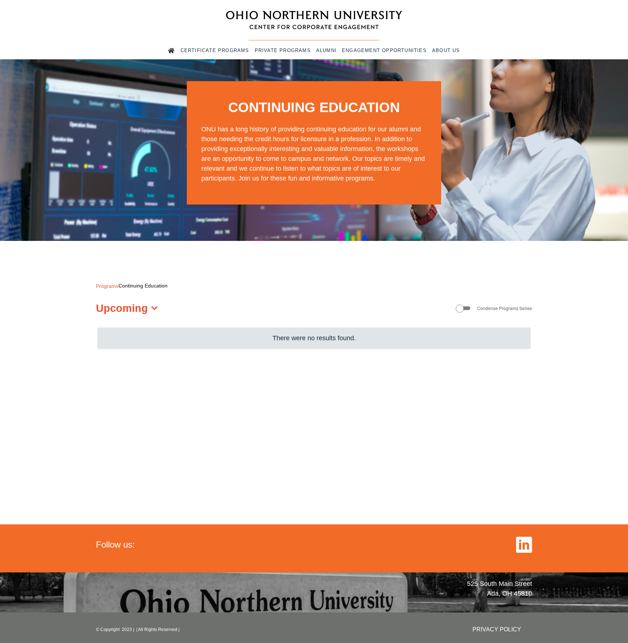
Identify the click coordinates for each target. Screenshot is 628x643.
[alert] (314, 338)
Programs (107, 286)
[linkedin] (524, 545)
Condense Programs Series (504, 308)
